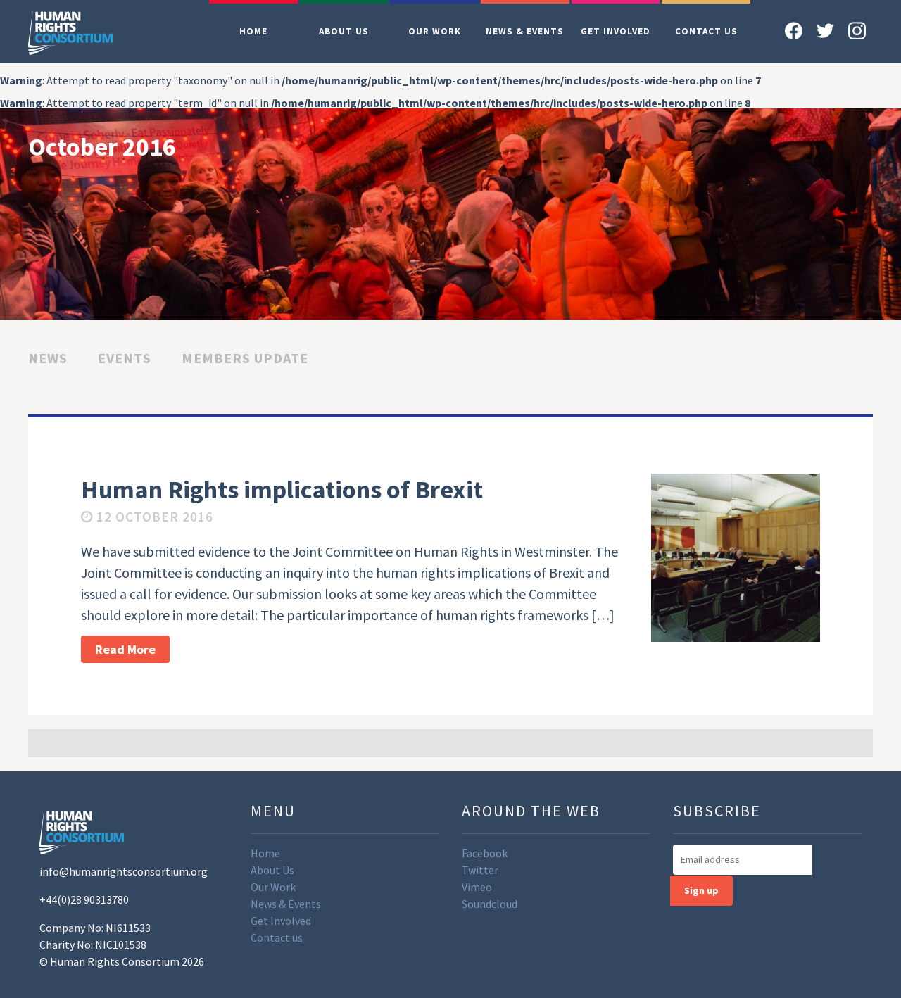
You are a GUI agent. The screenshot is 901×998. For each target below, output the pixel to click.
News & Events (525, 31)
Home (253, 31)
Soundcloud (489, 904)
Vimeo (477, 887)
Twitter (480, 870)
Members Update (245, 358)
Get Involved (615, 31)
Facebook (485, 853)
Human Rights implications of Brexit (282, 489)
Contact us (706, 31)
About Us (344, 31)
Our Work (434, 31)
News (48, 358)
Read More (125, 649)
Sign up (701, 890)
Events (124, 358)
